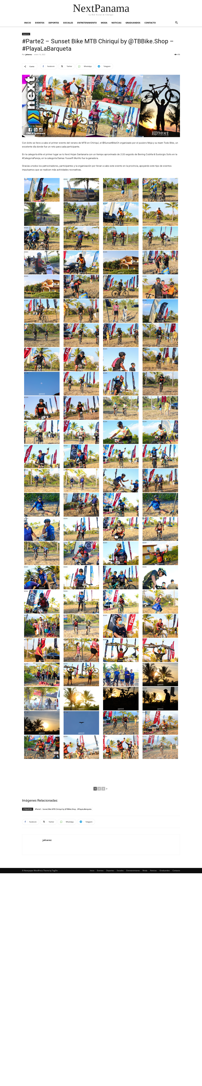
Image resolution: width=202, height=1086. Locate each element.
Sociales (68, 22)
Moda (104, 22)
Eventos (39, 22)
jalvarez (28, 54)
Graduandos (133, 22)
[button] (176, 23)
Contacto (150, 22)
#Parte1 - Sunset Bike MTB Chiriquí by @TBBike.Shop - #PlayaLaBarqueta (63, 809)
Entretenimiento (87, 22)
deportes (26, 34)
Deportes (54, 22)
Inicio (27, 22)
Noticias (116, 22)
